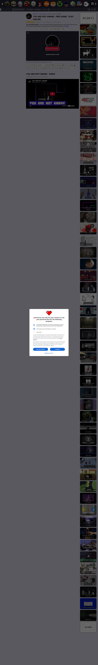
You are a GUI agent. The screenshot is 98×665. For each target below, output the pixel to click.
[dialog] (49, 332)
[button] (49, 332)
